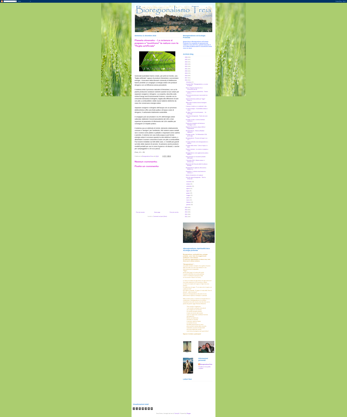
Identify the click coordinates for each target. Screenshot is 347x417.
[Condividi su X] (167, 156)
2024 (186, 62)
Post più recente (140, 212)
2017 (186, 78)
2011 (186, 216)
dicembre (188, 82)
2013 (186, 212)
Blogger (189, 413)
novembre (189, 181)
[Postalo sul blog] (165, 156)
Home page (157, 212)
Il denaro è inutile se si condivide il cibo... (197, 106)
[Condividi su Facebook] (168, 156)
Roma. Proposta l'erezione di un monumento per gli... (194, 88)
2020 (186, 71)
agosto (188, 188)
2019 (186, 73)
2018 (186, 75)
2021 (186, 68)
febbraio (188, 202)
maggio (188, 195)
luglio (187, 191)
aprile (187, 197)
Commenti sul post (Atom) (160, 216)
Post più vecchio (174, 212)
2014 (186, 209)
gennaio (188, 204)
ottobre (188, 184)
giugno (188, 193)
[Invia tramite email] (163, 156)
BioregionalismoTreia (206, 364)
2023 (186, 64)
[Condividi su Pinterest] (170, 156)
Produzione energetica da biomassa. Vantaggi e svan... (195, 124)
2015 (186, 207)
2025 (186, 59)
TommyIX (176, 413)
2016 (186, 80)
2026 (186, 57)
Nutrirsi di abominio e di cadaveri (194, 175)
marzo (188, 200)
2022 (186, 66)
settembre (189, 186)
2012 (186, 214)
